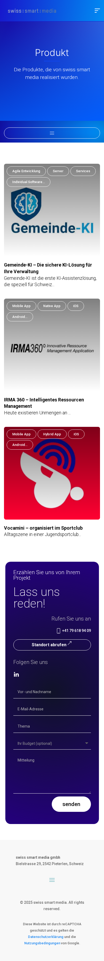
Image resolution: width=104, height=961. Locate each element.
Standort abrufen (49, 644)
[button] (97, 10)
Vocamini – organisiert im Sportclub (43, 528)
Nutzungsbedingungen (42, 943)
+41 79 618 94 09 (76, 630)
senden (71, 804)
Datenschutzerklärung (45, 937)
